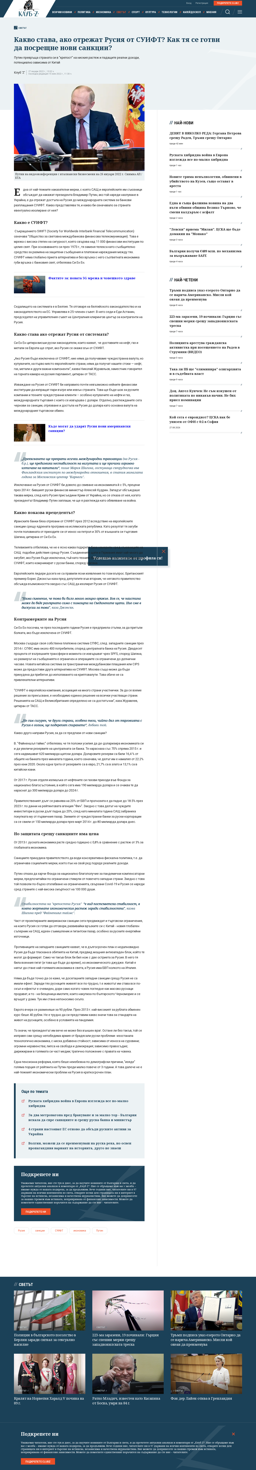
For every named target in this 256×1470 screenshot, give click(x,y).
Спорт (136, 12)
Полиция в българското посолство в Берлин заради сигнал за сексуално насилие (45, 1340)
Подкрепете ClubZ (228, 3)
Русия (21, 1230)
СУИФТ (59, 1230)
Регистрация (202, 3)
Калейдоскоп (192, 12)
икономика (79, 1230)
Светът (121, 12)
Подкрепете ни (36, 1211)
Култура (150, 12)
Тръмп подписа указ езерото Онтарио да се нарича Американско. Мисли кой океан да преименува (206, 1340)
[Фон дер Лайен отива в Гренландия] (206, 1374)
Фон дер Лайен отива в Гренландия (201, 1398)
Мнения (211, 12)
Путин (99, 1230)
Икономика (103, 12)
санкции (40, 1230)
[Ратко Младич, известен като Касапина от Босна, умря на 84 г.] (128, 1374)
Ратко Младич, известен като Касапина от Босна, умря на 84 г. (126, 1400)
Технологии (169, 12)
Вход (188, 3)
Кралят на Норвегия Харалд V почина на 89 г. (49, 1400)
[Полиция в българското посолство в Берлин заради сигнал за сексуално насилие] (49, 1310)
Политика (84, 12)
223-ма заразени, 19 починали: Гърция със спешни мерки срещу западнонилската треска (125, 1340)
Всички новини (62, 12)
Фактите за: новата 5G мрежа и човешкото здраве (91, 278)
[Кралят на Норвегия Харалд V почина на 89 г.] (49, 1374)
